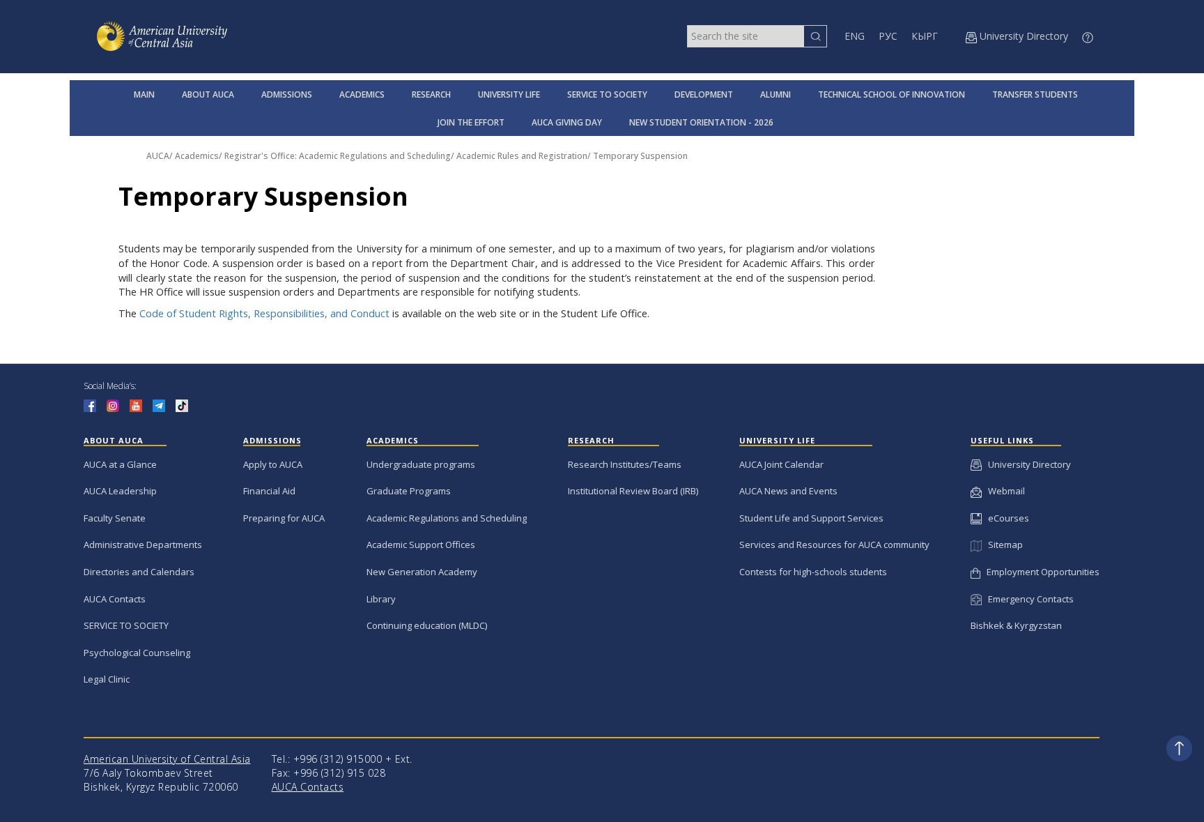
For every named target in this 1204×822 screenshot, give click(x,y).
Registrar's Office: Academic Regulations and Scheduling (337, 156)
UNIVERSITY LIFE (509, 94)
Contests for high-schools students (813, 571)
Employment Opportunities (1039, 571)
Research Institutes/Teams (624, 464)
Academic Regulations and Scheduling (446, 518)
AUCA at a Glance (120, 464)
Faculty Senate (115, 518)
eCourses (1005, 518)
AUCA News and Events (788, 491)
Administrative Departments (143, 544)
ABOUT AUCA (208, 94)
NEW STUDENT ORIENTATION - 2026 (701, 122)
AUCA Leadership (120, 491)
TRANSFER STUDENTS (1035, 94)
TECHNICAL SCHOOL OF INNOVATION (891, 94)
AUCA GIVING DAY (567, 122)
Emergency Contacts (1028, 599)
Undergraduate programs (420, 464)
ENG (854, 36)
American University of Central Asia (167, 759)
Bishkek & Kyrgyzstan (1016, 625)
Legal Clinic (107, 679)
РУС (888, 36)
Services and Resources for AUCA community (834, 544)
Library (381, 599)
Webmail (1003, 491)
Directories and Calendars (139, 571)
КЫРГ (924, 36)
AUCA (157, 156)
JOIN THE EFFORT (471, 122)
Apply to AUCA (272, 464)
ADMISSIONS (286, 94)
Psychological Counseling (137, 652)
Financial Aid (269, 491)
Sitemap (1002, 544)
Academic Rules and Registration (521, 156)
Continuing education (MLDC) (426, 625)
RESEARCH (431, 94)
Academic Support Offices (420, 544)
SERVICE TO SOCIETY (607, 94)
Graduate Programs (408, 491)
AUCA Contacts (115, 599)
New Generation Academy (421, 571)
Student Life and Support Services (811, 518)
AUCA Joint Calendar (781, 464)
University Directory (1026, 464)
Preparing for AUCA (284, 518)
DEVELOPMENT (703, 94)
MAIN (144, 94)
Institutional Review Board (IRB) (633, 491)
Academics (197, 156)
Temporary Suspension (640, 156)
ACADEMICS (362, 94)
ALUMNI (775, 94)
